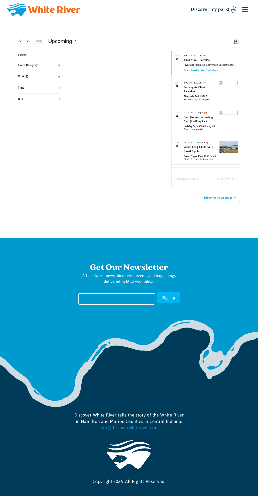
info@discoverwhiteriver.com (129, 427)
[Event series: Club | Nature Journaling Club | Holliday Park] (205, 112)
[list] (205, 111)
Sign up (168, 297)
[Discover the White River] (43, 9)
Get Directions (209, 70)
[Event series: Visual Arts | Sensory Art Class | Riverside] (204, 82)
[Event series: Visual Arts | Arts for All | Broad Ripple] (207, 142)
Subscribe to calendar (218, 197)
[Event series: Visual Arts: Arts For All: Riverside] (204, 55)
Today (39, 40)
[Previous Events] (20, 41)
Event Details (191, 70)
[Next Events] (27, 41)
